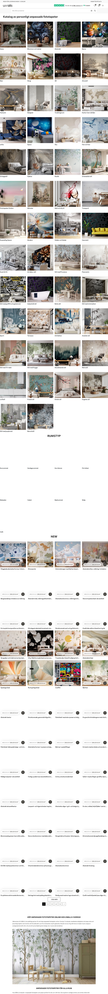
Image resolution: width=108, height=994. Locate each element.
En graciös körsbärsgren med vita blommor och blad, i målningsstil (95, 717)
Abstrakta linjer (88, 658)
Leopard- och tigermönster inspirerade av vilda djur (40, 806)
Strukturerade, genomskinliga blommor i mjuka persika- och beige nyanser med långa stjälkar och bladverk (40, 717)
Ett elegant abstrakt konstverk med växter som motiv (40, 628)
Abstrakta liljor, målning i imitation (94, 569)
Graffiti (57, 688)
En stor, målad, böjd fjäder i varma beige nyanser (95, 806)
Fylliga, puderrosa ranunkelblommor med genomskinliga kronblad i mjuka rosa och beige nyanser (40, 777)
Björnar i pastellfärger (62, 747)
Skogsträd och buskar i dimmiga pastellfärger (67, 836)
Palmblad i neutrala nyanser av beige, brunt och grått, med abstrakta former (67, 717)
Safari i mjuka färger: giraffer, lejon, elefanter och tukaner (95, 777)
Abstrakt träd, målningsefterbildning (40, 599)
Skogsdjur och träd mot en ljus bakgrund (13, 658)
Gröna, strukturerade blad (64, 777)
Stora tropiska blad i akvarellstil (93, 599)
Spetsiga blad (5, 688)
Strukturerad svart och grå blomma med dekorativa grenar (67, 628)
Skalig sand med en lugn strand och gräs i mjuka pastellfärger (67, 895)
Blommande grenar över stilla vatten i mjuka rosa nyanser (13, 836)
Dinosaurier (32, 569)
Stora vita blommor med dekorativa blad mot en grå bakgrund (40, 836)
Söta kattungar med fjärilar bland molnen (67, 569)
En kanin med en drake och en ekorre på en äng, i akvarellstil (95, 747)
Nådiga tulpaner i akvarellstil (10, 777)
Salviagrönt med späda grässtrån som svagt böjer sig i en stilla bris (40, 895)
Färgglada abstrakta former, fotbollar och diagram (13, 569)
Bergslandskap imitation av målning (13, 599)
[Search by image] (91, 10)
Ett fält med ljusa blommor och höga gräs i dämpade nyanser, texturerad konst (13, 866)
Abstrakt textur (6, 717)
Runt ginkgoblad (33, 688)
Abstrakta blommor (62, 866)
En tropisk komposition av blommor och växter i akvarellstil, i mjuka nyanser (13, 628)
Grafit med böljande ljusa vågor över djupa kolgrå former (95, 895)
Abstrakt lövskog (88, 866)
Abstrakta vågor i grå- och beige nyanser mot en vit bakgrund (67, 806)
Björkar (85, 688)
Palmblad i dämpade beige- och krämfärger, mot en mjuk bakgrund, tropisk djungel (13, 747)
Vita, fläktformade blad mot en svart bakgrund (40, 658)
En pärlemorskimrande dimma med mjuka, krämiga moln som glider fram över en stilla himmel (13, 895)
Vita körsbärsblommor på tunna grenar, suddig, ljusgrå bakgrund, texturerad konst (40, 866)
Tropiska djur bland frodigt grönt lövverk (67, 658)
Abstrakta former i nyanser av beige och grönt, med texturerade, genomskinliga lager (40, 747)
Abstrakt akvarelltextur (9, 806)
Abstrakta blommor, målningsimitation (67, 599)
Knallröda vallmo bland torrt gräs (94, 628)
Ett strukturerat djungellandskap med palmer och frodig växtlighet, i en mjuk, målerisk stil (95, 836)
